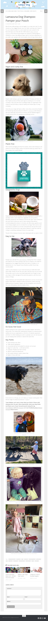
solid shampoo (23, 259)
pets (7, 560)
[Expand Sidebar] (2, 11)
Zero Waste (33, 11)
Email (26, 596)
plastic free (10, 560)
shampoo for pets (22, 560)
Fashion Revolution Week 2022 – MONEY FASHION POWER (11, 576)
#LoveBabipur (9, 408)
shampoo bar (16, 560)
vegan (33, 560)
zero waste (37, 560)
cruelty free (18, 559)
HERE (27, 399)
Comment (9, 588)
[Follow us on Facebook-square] (38, 618)
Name (8, 596)
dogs (22, 559)
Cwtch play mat (34, 324)
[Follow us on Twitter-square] (40, 618)
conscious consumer (12, 559)
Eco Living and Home (11, 11)
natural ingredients (32, 559)
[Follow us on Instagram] (42, 618)
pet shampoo (38, 559)
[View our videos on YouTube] (45, 618)
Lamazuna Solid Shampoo (22, 64)
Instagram (21, 408)
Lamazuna (31, 110)
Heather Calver (10, 24)
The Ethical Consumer (23, 11)
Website (8, 601)
